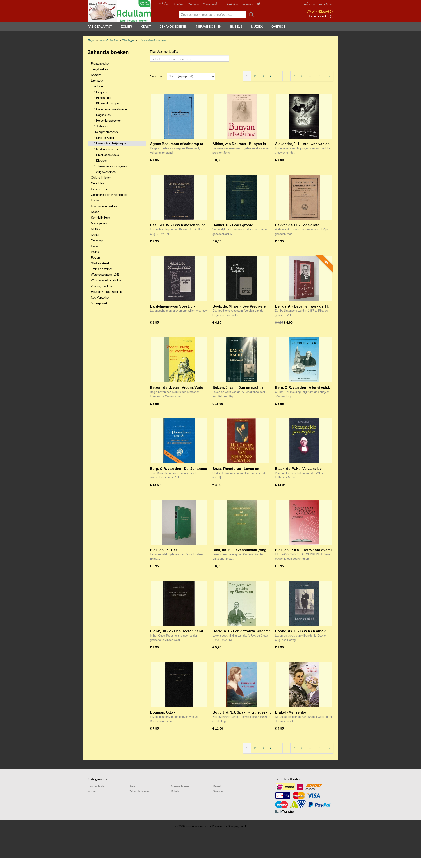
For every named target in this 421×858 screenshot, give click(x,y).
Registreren (326, 4)
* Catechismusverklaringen (111, 109)
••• (311, 76)
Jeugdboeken (99, 69)
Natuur (95, 234)
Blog (260, 4)
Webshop (163, 4)
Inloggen (309, 4)
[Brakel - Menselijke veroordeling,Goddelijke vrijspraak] (304, 684)
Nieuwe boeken (208, 26)
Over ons (193, 4)
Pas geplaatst (100, 26)
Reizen (95, 257)
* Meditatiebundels (106, 149)
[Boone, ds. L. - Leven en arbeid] (304, 603)
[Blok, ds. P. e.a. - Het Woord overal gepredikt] (304, 522)
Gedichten (97, 183)
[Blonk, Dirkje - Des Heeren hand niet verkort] (179, 603)
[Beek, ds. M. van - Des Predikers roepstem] (241, 278)
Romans (96, 75)
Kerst (146, 26)
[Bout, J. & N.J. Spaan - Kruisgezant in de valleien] (241, 684)
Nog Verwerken (100, 297)
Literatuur (97, 80)
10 (320, 76)
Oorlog (95, 246)
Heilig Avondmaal (105, 172)
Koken (95, 212)
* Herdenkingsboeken (107, 120)
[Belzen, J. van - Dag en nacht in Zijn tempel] (241, 359)
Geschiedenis (99, 189)
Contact (178, 4)
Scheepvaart (99, 303)
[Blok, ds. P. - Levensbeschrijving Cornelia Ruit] (241, 522)
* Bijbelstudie (102, 97)
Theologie (128, 40)
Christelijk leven (101, 177)
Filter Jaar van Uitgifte (164, 51)
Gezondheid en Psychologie (109, 194)
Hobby (95, 200)
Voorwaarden (211, 4)
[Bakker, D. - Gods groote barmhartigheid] (241, 197)
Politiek (95, 252)
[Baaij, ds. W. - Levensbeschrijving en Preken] (179, 197)
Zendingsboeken (101, 286)
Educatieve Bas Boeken (106, 291)
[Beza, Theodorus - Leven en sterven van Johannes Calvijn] (241, 440)
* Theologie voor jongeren (110, 166)
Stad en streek (100, 263)
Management (99, 223)
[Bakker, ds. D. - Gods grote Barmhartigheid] (304, 197)
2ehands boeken (173, 26)
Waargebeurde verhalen (106, 280)
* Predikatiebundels (106, 154)
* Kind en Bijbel (104, 137)
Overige (278, 26)
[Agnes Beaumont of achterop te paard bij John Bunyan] (179, 116)
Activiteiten (231, 4)
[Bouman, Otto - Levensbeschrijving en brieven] (179, 684)
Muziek (257, 26)
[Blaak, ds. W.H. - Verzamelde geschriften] (304, 440)
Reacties (247, 4)
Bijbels (236, 26)
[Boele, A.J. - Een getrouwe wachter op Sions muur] (241, 603)
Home (91, 40)
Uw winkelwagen (319, 11)
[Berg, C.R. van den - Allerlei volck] (304, 359)
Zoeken (250, 14)
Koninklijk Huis (100, 217)
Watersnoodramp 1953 (105, 274)
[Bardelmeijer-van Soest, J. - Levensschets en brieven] (179, 278)
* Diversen (100, 160)
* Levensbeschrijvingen (152, 40)
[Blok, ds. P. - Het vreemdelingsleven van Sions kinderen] (179, 522)
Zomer (126, 26)
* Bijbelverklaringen (106, 103)
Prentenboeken (100, 63)
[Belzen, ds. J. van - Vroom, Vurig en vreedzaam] (179, 359)
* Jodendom (101, 126)
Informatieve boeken (104, 206)
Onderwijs (97, 240)
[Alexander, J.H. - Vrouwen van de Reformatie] (304, 116)
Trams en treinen (101, 269)
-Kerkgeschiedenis (106, 132)
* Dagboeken (102, 115)
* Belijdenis (101, 92)
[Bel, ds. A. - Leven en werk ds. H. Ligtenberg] (304, 278)
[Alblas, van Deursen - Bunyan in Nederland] (241, 116)
